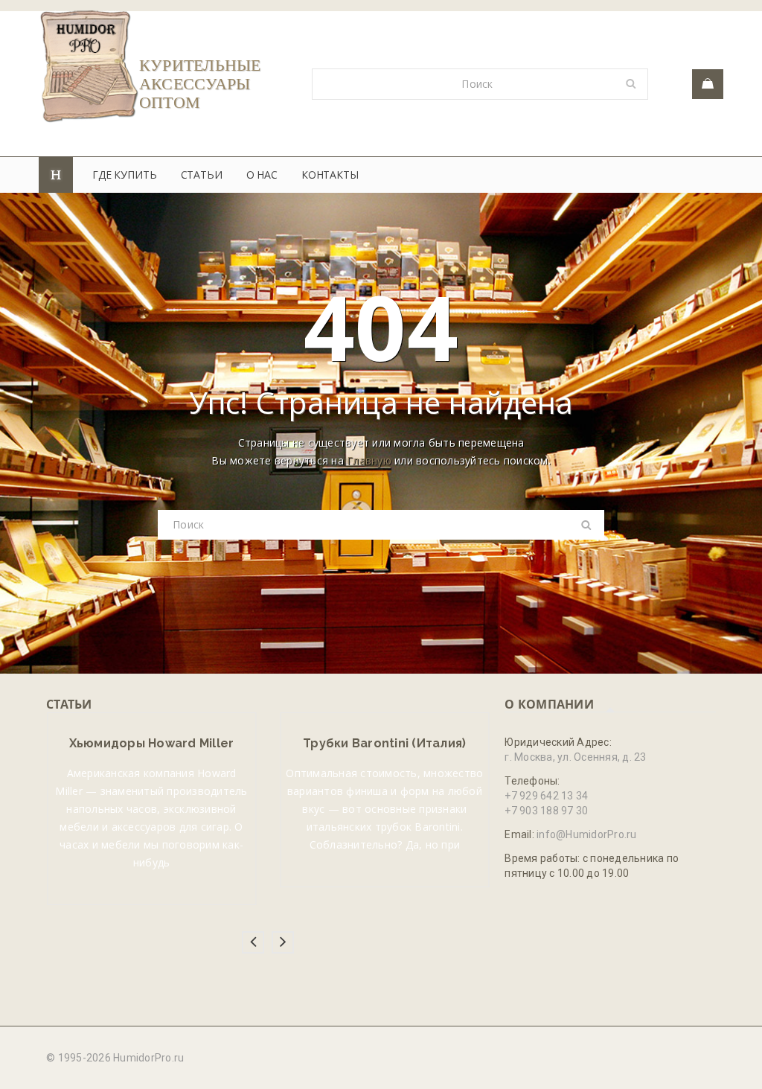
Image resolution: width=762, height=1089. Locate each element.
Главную (369, 460)
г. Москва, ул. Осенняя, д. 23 (575, 757)
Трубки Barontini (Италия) (384, 743)
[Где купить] (708, 84)
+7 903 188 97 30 (546, 811)
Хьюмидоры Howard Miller (151, 743)
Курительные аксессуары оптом (200, 84)
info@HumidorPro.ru (587, 834)
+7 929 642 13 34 (546, 796)
